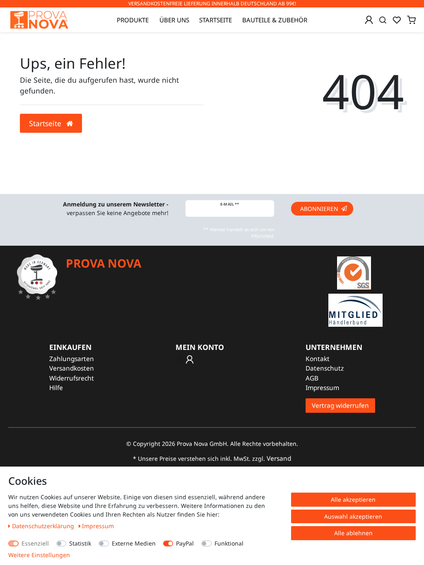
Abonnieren (319, 209)
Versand (279, 458)
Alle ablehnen (353, 533)
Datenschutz (325, 368)
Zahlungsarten (71, 358)
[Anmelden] (369, 20)
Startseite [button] (46, 123)
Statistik (80, 543)
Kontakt (318, 358)
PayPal (185, 543)
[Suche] (382, 20)
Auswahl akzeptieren (353, 516)
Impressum (322, 387)
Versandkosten (71, 368)
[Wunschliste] (397, 20)
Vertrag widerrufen (340, 405)
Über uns (174, 20)
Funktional (228, 543)
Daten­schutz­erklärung (44, 526)
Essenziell (35, 543)
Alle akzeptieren (353, 499)
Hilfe (56, 387)
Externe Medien (134, 543)
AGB (312, 378)
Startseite (215, 20)
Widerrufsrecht (71, 378)
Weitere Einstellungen (39, 555)
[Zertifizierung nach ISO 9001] (354, 272)
